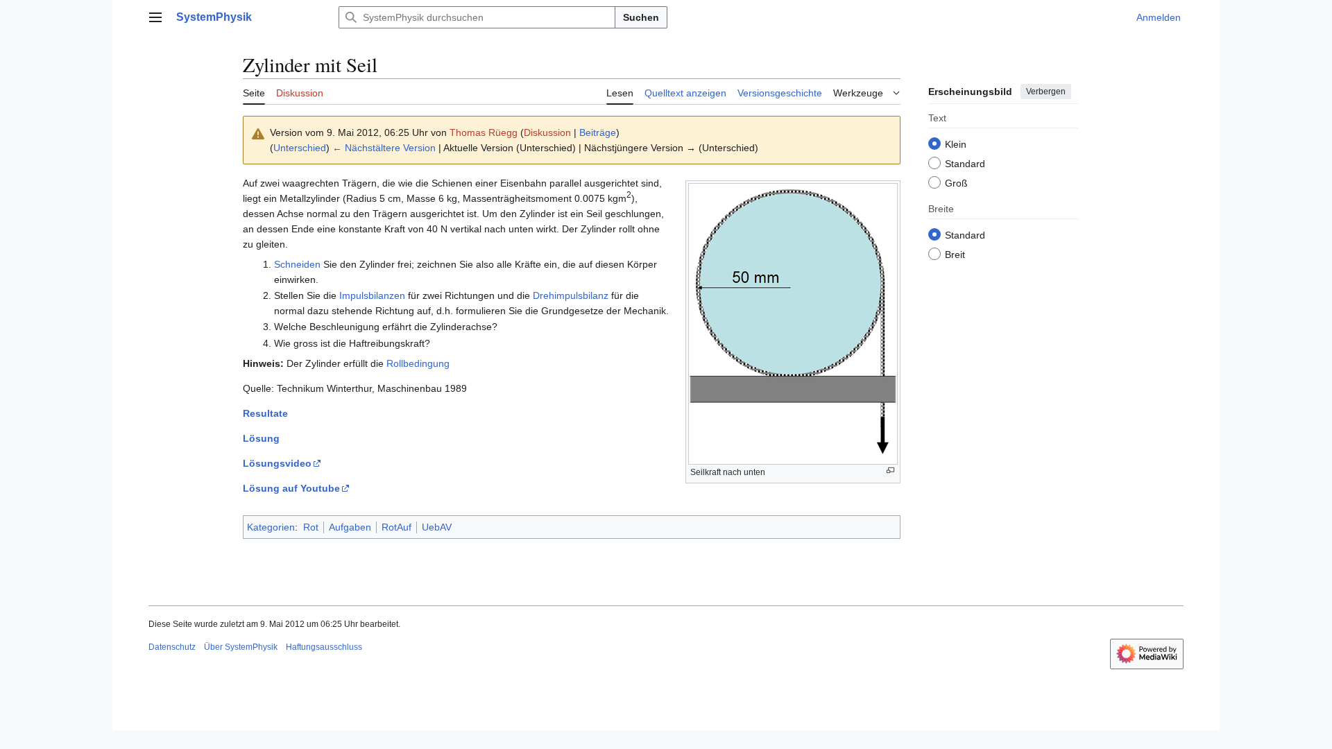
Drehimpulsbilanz (570, 295)
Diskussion (547, 132)
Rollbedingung (418, 363)
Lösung (261, 438)
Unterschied (299, 147)
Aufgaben (350, 527)
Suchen (641, 17)
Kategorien (271, 527)
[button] (155, 17)
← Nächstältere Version (384, 147)
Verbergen (1046, 91)
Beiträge (597, 132)
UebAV (437, 527)
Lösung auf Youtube (291, 488)
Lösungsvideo (277, 463)
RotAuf (396, 527)
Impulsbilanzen (372, 295)
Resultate (265, 413)
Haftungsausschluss (324, 647)
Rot (310, 527)
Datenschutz (172, 647)
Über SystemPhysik (241, 647)
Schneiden (297, 264)
